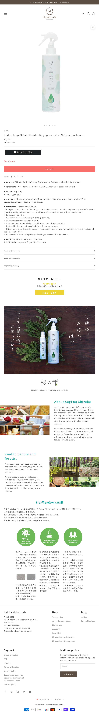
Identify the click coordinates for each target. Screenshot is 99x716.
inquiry (7, 663)
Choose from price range (63, 637)
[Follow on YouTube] (30, 692)
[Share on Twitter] (15, 177)
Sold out (50, 169)
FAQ (5, 659)
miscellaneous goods (61, 621)
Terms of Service (11, 667)
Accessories (57, 617)
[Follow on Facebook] (5, 692)
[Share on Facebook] (11, 177)
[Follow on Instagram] (17, 692)
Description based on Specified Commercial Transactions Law (14, 678)
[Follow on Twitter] (11, 692)
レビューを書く (49, 292)
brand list (56, 633)
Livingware (57, 625)
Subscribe (68, 674)
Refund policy (10, 684)
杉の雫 (6, 131)
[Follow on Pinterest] (24, 692)
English (58, 699)
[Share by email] (22, 177)
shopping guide (11, 655)
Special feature (88, 621)
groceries (56, 629)
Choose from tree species (63, 641)
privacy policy (10, 671)
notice (84, 617)
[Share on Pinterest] (18, 177)
